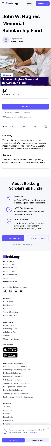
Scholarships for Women (12, 380)
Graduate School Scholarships (15, 366)
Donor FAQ (7, 309)
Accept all (13, 440)
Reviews (6, 424)
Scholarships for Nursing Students (16, 370)
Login (29, 3)
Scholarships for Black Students (15, 393)
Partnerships (8, 420)
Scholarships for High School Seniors (17, 383)
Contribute (25, 106)
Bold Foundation (9, 305)
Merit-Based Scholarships (13, 376)
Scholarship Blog (9, 332)
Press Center (8, 417)
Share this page (38, 238)
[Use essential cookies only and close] (48, 428)
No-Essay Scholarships (12, 373)
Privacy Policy (33, 432)
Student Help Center (11, 339)
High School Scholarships (13, 390)
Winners (6, 335)
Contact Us (7, 410)
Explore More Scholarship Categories (18, 397)
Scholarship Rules (10, 329)
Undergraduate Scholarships (14, 387)
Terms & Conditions (11, 312)
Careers (6, 414)
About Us (6, 407)
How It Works (8, 302)
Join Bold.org (42, 3)
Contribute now (13, 238)
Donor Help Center (10, 315)
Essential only (37, 440)
